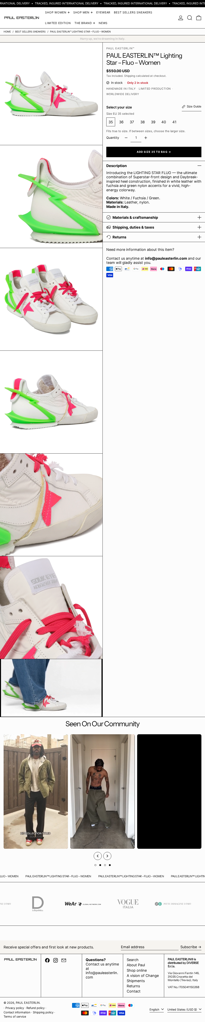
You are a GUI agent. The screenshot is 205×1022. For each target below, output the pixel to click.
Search (133, 960)
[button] (189, 17)
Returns (133, 986)
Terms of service (15, 1016)
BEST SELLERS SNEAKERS (30, 31)
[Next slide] (107, 856)
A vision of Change (143, 975)
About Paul (136, 965)
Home (7, 31)
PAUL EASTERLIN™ (120, 48)
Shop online (137, 970)
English (155, 1009)
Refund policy (35, 1008)
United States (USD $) (182, 1009)
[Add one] (145, 137)
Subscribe (188, 947)
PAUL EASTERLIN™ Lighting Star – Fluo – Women (80, 31)
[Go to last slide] (98, 856)
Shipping (129, 75)
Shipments (136, 981)
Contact (134, 991)
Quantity (112, 138)
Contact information (17, 1012)
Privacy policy (14, 1008)
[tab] (95, 865)
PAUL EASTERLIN (28, 1002)
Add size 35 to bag (152, 151)
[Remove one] (126, 137)
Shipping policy (43, 1012)
